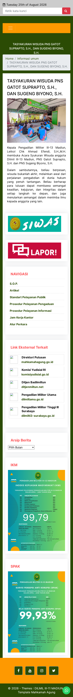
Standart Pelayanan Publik (28, 297)
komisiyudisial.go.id (35, 374)
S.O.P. (14, 283)
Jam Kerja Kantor (21, 317)
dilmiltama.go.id (32, 399)
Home (9, 58)
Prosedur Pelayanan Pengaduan (32, 304)
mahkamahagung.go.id (37, 362)
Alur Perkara (18, 324)
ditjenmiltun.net (32, 387)
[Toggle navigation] (10, 28)
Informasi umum (28, 58)
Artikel (14, 290)
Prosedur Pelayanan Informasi (30, 310)
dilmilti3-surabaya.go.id (37, 415)
